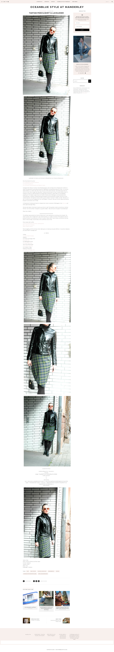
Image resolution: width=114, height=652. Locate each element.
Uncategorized (42, 11)
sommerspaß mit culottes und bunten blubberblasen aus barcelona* (46, 608)
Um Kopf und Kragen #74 (29, 250)
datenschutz (39, 1)
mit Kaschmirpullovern (28, 183)
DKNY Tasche (33, 571)
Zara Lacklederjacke (43, 573)
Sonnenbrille (51, 571)
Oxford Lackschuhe (42, 571)
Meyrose (64, 203)
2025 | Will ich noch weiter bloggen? (51, 635)
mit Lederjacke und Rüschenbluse (31, 182)
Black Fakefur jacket (28, 226)
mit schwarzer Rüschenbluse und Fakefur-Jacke (34, 185)
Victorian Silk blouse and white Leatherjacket (33, 223)
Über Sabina (74, 1)
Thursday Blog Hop (27, 242)
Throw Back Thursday (28, 245)
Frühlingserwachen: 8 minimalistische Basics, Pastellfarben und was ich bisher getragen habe (74, 637)
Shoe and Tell (26, 240)
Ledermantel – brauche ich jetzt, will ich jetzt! (39, 635)
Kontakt (53, 1)
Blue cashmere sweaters (29, 225)
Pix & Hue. (65, 649)
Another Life (28, 634)
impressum (47, 1)
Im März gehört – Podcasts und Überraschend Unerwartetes (62, 636)
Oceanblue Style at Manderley (63, 1)
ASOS (28, 571)
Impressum (84, 92)
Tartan (57, 571)
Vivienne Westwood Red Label (29, 573)
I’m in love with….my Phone (30, 607)
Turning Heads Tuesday (28, 235)
